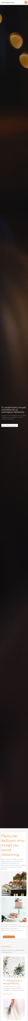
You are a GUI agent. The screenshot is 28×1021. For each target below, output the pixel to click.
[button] (26, 2)
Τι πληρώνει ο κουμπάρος (12, 982)
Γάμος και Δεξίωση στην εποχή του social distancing (13, 845)
